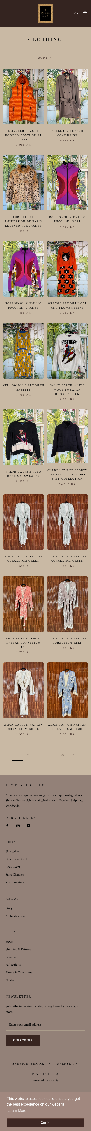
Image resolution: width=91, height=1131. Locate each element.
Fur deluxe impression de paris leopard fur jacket (23, 221)
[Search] (76, 14)
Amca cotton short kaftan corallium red (23, 642)
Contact (11, 980)
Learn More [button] (16, 1111)
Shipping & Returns (18, 949)
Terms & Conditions (19, 972)
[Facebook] (7, 825)
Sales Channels (15, 874)
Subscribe (22, 1040)
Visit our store (15, 882)
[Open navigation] (6, 13)
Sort (43, 57)
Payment (11, 957)
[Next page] (73, 755)
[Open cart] (85, 13)
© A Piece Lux (45, 1074)
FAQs (9, 941)
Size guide (12, 851)
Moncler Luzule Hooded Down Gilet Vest (23, 135)
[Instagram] (18, 825)
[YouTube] (28, 825)
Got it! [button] (46, 1122)
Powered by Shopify (46, 1080)
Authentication (15, 916)
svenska (65, 1063)
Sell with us (13, 964)
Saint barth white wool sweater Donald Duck (67, 389)
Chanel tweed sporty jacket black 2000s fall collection (67, 474)
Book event (13, 867)
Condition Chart (16, 859)
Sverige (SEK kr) (29, 1063)
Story (9, 908)
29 (62, 755)
